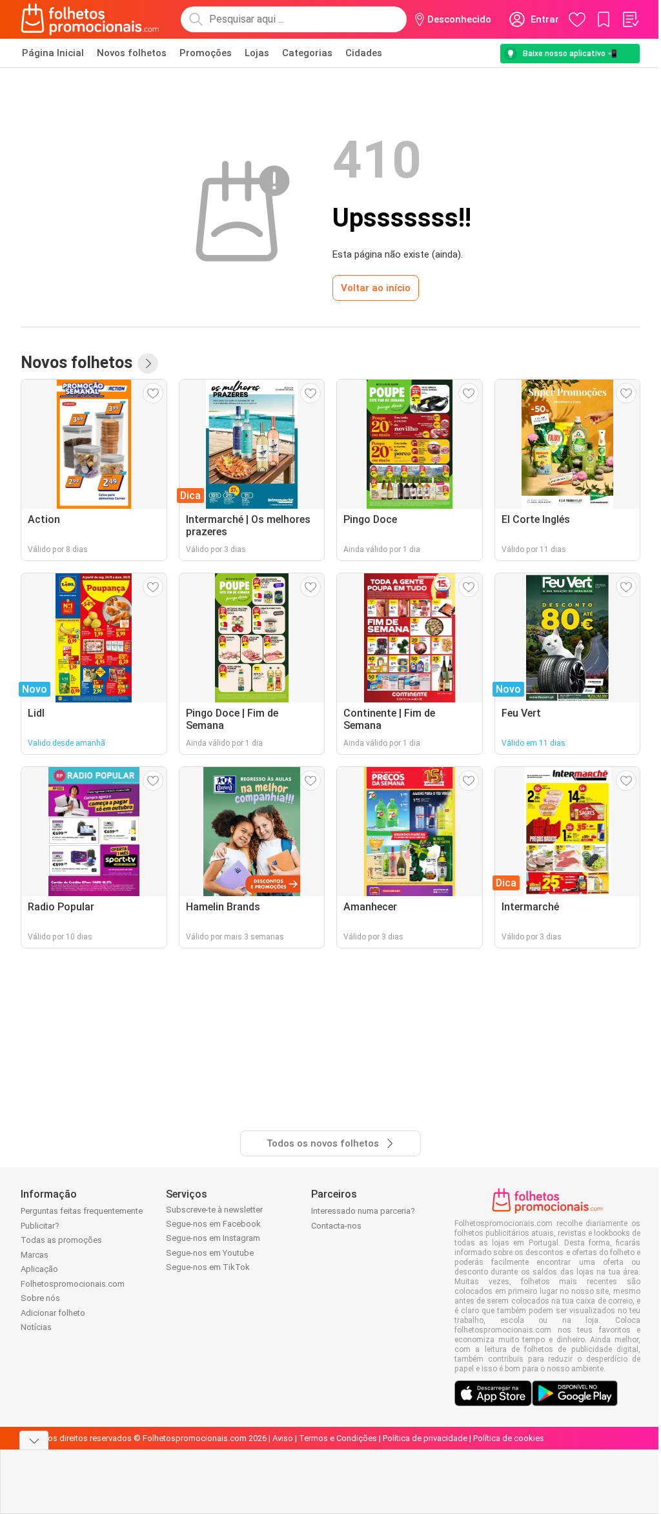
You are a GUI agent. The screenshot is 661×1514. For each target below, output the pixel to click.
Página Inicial (53, 53)
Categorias (307, 53)
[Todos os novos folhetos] (147, 363)
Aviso (282, 1438)
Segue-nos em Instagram (213, 1238)
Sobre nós (40, 1298)
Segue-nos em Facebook (213, 1224)
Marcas (34, 1255)
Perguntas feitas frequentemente (82, 1211)
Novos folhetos (132, 53)
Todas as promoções (61, 1240)
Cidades (363, 53)
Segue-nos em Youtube (210, 1253)
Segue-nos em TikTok (208, 1267)
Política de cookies (508, 1438)
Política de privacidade (425, 1438)
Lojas (257, 53)
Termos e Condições (338, 1438)
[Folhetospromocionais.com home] (90, 19)
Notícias (36, 1327)
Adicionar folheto (53, 1313)
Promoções (205, 53)
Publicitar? (40, 1226)
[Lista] (630, 19)
